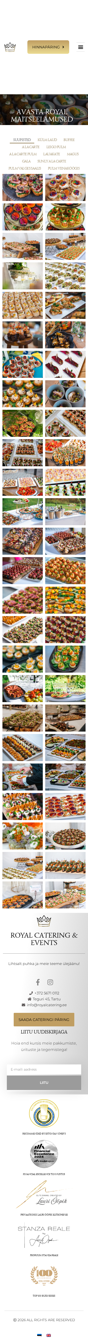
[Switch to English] (48, 1335)
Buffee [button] (69, 140)
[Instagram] (50, 982)
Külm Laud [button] (47, 140)
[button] (81, 47)
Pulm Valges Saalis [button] (25, 168)
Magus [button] (73, 154)
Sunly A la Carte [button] (51, 161)
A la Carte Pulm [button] (22, 154)
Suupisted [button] (22, 140)
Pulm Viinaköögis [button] (63, 168)
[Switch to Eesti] (39, 1335)
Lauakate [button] (51, 154)
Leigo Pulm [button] (56, 147)
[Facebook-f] (38, 982)
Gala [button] (26, 161)
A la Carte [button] (30, 147)
